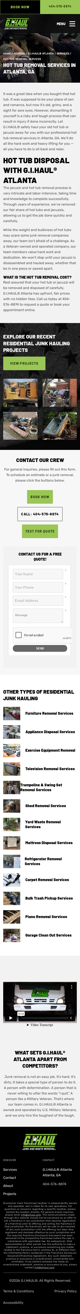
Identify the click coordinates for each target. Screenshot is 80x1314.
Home (7, 53)
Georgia (19, 53)
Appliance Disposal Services (50, 731)
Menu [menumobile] (61, 24)
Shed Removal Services (45, 805)
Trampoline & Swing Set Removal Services (41, 787)
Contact (9, 1178)
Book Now (20, 7)
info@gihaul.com (31, 1214)
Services (63, 53)
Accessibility (13, 1303)
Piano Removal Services (46, 916)
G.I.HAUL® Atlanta (41, 53)
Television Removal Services (50, 768)
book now (40, 497)
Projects (9, 1194)
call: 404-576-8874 (40, 514)
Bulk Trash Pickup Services (49, 898)
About (8, 1186)
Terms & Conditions (18, 1291)
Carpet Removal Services (47, 879)
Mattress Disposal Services (49, 842)
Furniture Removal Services (49, 713)
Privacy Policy (65, 1291)
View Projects (24, 363)
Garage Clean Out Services (48, 935)
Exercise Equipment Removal (50, 750)
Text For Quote (40, 531)
